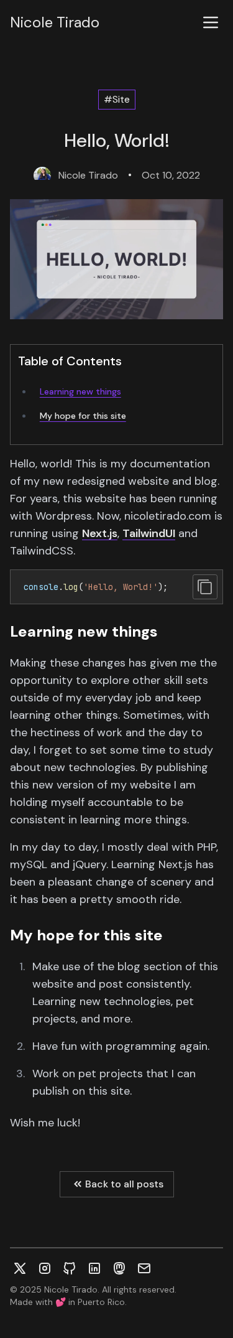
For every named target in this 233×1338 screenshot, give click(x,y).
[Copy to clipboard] (205, 586)
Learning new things (80, 391)
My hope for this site (83, 415)
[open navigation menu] (210, 22)
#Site (117, 99)
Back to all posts (124, 1184)
